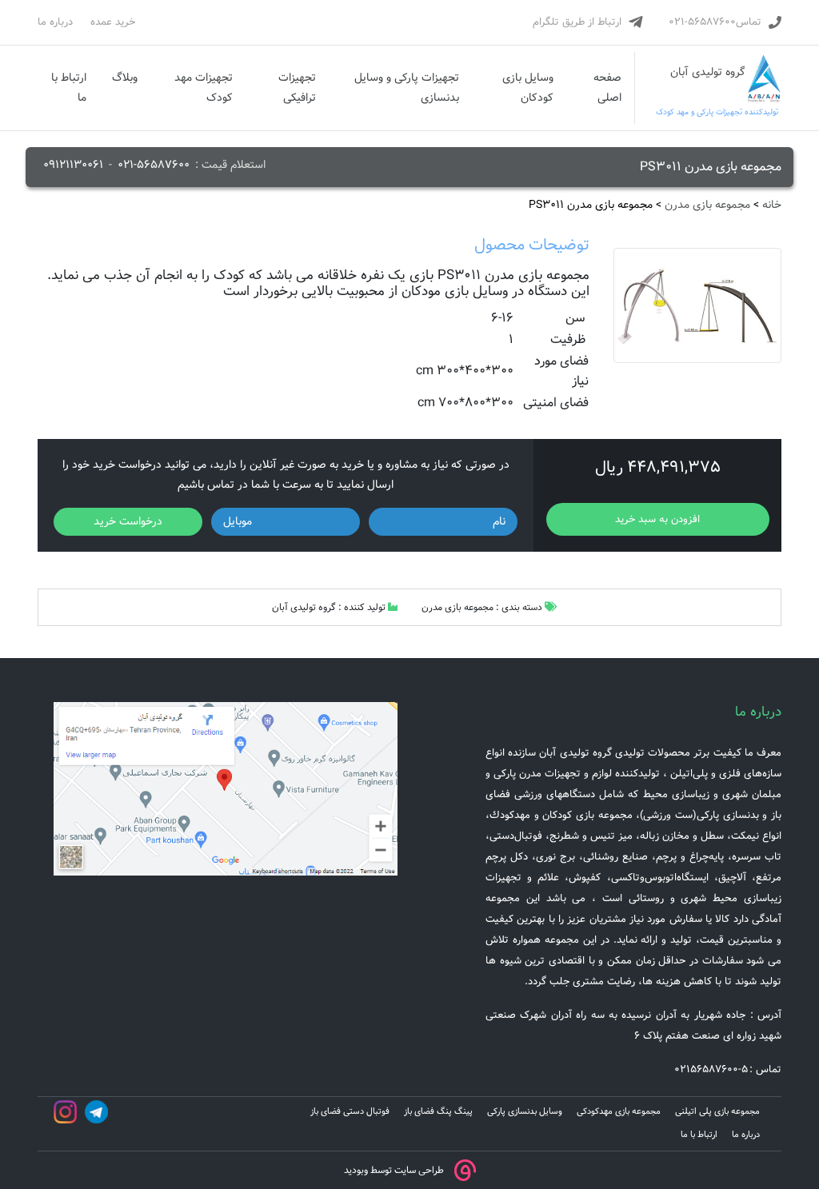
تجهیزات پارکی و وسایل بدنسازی (406, 87)
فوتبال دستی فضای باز (350, 1111)
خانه (771, 204)
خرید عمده (112, 22)
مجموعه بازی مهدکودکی (619, 1111)
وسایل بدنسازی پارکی (524, 1111)
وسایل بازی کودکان (527, 87)
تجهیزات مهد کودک (203, 87)
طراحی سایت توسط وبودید (394, 1170)
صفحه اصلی (607, 87)
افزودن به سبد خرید (657, 519)
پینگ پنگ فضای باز (438, 1111)
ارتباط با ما (68, 87)
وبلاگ (125, 77)
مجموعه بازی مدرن (707, 204)
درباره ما (55, 22)
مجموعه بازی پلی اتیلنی (717, 1111)
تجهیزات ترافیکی (297, 87)
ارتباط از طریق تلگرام (577, 22)
